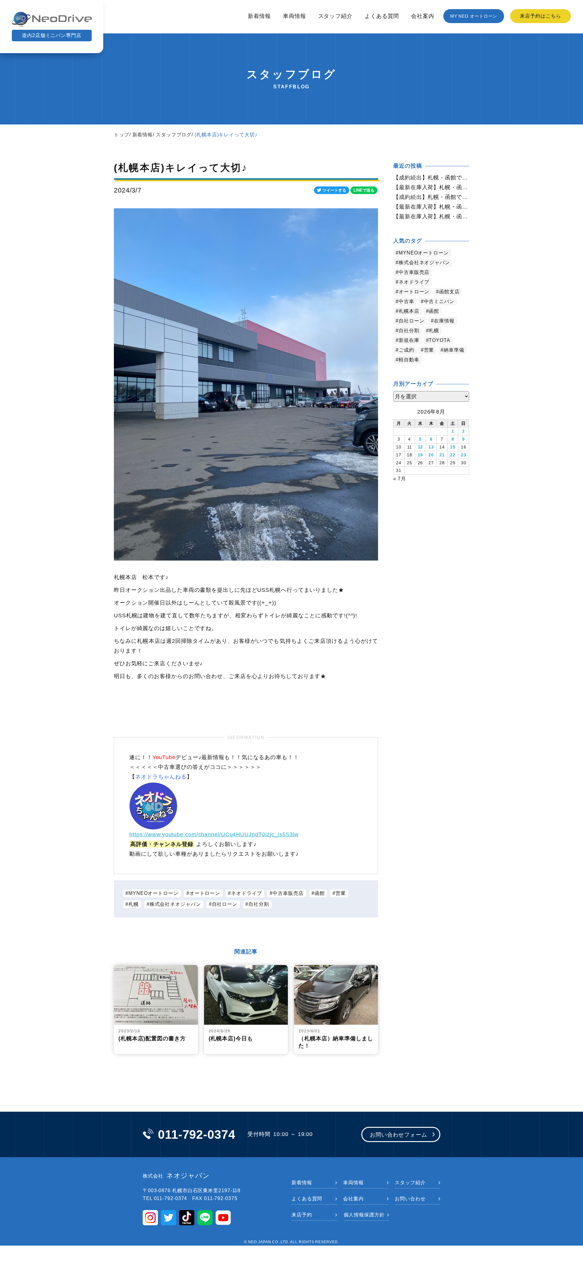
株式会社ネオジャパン (175, 904)
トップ (121, 134)
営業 (341, 893)
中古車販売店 (288, 893)
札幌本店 (409, 311)
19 (420, 454)
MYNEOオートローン (153, 893)
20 (431, 454)
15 (452, 447)
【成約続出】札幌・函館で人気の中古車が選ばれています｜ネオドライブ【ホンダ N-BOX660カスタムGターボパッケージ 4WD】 (431, 178)
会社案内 (422, 16)
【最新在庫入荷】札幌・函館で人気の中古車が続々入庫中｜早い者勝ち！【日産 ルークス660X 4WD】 (431, 187)
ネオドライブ (246, 893)
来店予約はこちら (540, 16)
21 (442, 454)
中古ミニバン (439, 301)
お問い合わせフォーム (398, 1135)
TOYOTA (439, 340)
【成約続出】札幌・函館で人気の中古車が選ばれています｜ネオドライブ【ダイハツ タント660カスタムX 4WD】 (431, 197)
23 (463, 454)
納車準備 (454, 350)
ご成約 (406, 350)
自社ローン (225, 904)
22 (452, 454)
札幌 (133, 904)
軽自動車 (409, 359)
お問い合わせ (410, 1198)
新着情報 (259, 16)
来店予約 (302, 1214)
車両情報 (294, 16)
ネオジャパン (176, 1175)
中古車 (406, 301)
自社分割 (258, 904)
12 (420, 447)
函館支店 (449, 291)
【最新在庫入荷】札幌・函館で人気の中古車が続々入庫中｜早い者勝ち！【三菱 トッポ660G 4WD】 (431, 207)
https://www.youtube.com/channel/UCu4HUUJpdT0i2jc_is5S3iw (213, 834)
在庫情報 (444, 320)
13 (431, 447)
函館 (320, 893)
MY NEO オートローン (473, 16)
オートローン (204, 893)
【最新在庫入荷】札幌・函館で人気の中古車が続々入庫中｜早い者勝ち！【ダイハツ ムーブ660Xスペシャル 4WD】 (431, 216)
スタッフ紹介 (335, 16)
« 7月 (399, 478)
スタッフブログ (174, 134)
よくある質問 (382, 16)
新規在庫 (409, 340)
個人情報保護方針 (364, 1214)
